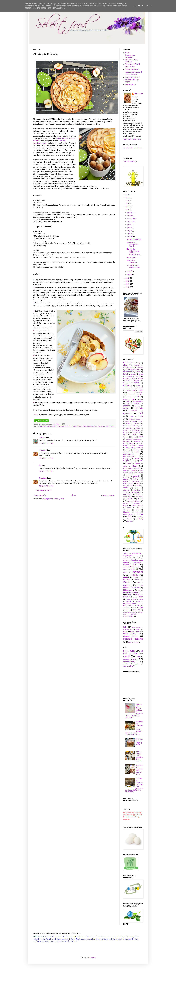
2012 (128, 278)
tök (138, 507)
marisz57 (42, 437)
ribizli (124, 483)
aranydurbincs (128, 367)
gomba (125, 408)
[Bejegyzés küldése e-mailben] (63, 424)
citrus (126, 385)
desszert (59, 426)
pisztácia (136, 477)
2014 (128, 207)
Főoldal (73, 495)
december (131, 212)
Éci (40, 465)
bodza (46, 426)
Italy (125, 627)
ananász (136, 365)
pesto (128, 475)
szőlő (137, 494)
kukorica (128, 439)
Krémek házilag (130, 84)
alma (41, 426)
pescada (140, 472)
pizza (134, 599)
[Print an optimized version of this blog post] (41, 422)
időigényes (127, 590)
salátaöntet (126, 607)
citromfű (136, 383)
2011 (128, 281)
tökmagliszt (126, 510)
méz (134, 465)
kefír (124, 434)
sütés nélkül (136, 610)
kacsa (134, 421)
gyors (126, 585)
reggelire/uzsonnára (130, 603)
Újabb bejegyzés (40, 495)
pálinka (125, 481)
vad (137, 512)
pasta (141, 597)
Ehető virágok (130, 67)
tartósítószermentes (129, 612)
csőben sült (129, 565)
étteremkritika (128, 666)
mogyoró (126, 461)
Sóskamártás (131, 258)
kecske (125, 430)
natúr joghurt (127, 468)
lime (132, 448)
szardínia (137, 490)
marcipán (94, 426)
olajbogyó (126, 470)
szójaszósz (127, 494)
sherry (139, 485)
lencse (141, 445)
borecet (126, 378)
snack (134, 607)
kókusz (131, 443)
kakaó (137, 424)
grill (139, 582)
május (129, 231)
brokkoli (140, 378)
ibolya (131, 419)
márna (125, 466)
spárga (137, 488)
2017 (128, 198)
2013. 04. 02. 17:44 (46, 471)
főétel (126, 582)
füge (128, 403)
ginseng (137, 406)
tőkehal (126, 512)
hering (131, 416)
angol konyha (136, 627)
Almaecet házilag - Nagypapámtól (139, 742)
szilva (125, 492)
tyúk (133, 505)
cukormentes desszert (131, 567)
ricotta (131, 483)
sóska (125, 496)
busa (127, 380)
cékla (138, 397)
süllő (141, 496)
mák (141, 461)
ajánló (126, 656)
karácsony (134, 631)
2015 (128, 204)
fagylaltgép (126, 579)
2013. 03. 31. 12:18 (46, 458)
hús (141, 416)
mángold (137, 463)
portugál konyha (133, 638)
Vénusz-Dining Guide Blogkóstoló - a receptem (139, 756)
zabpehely (140, 517)
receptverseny (129, 662)
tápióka (129, 507)
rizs (137, 483)
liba (127, 447)
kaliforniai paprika (137, 426)
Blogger (92, 958)
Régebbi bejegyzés (108, 495)
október (130, 216)
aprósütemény (127, 558)
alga (139, 363)
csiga (127, 390)
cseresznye (126, 388)
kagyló (141, 421)
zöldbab (129, 519)
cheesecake (137, 562)
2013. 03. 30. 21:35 (46, 443)
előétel (126, 577)
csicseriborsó (138, 388)
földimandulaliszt (138, 401)
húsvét (138, 629)
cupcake (125, 569)
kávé (124, 443)
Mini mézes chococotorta (132, 261)
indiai (125, 631)
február (130, 271)
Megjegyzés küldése (43, 491)
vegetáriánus (127, 616)
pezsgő (137, 475)
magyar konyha (130, 636)
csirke (134, 390)
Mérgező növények (132, 69)
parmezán (132, 472)
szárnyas (135, 492)
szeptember (131, 219)
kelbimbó (126, 437)
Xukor (133, 363)
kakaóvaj (126, 426)
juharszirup (139, 419)
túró (137, 510)
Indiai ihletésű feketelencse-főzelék (133, 244)
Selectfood (43, 450)
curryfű (130, 397)
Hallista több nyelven (132, 77)
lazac (125, 445)
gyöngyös (134, 410)
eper (141, 399)
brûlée (125, 560)
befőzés (138, 558)
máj (135, 461)
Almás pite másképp (134, 239)
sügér (135, 496)
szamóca (126, 490)
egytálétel (134, 575)
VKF (135, 653)
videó (136, 664)
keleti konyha (129, 634)
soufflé (141, 607)
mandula (140, 448)
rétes (131, 605)
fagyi (137, 577)
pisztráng (126, 477)
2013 (128, 210)
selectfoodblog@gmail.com (132, 148)
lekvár (133, 445)
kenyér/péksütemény (131, 592)
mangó (129, 450)
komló (141, 437)
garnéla (137, 403)
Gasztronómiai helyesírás (130, 56)
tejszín (103, 426)
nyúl (137, 468)
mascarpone (128, 454)
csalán (138, 386)
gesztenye (127, 406)
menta (137, 459)
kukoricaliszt (137, 439)
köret (129, 595)
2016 (128, 201)
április (129, 234)
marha (137, 452)
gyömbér (139, 408)
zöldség (139, 519)
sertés (130, 486)
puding (125, 479)
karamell (88, 426)
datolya (125, 399)
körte (139, 443)
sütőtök (129, 499)
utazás (125, 664)
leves (137, 595)
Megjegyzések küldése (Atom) (53, 499)
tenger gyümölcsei (133, 501)
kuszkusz (126, 441)
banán (138, 372)
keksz (134, 434)
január (129, 274)
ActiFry (125, 553)
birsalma (133, 374)
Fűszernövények (131, 75)
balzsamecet (127, 372)
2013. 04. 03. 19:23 (46, 486)
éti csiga (129, 521)
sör (130, 497)
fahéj (73, 426)
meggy (125, 459)
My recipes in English (132, 64)
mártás (125, 597)
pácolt (128, 601)
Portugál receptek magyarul (131, 60)
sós (127, 610)
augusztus (131, 221)
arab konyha (127, 629)
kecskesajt (135, 430)
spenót (125, 488)
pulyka (136, 479)
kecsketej (126, 432)
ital (139, 590)
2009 (128, 287)
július (129, 225)
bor (137, 376)
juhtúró (127, 421)
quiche (138, 601)
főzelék (137, 579)
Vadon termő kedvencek (133, 72)
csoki (141, 390)
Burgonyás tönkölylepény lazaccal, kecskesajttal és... (134, 252)
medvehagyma (129, 456)
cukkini (140, 395)
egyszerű (68, 426)
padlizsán (135, 470)
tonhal (125, 505)
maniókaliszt (137, 450)
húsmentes (136, 588)
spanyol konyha (133, 642)
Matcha (125, 363)
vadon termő (127, 514)
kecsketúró (136, 432)
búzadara (126, 383)
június (129, 228)
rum (124, 485)
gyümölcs (127, 413)
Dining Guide (129, 651)
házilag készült (80, 426)
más (134, 659)
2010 (128, 284)
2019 (128, 195)
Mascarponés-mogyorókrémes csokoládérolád (139, 769)
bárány (136, 381)
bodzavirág (51, 426)
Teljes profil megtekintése (132, 139)
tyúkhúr (140, 505)
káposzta (137, 441)
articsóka (140, 367)
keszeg (133, 437)
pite (99, 426)
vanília (108, 426)
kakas (128, 424)
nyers (134, 597)
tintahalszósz (136, 503)
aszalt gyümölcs (132, 370)
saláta (137, 605)
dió (63, 426)
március (130, 237)
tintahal (125, 503)
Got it (149, 6)
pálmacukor (136, 481)
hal (141, 413)
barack (125, 374)
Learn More (139, 6)
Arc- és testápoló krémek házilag (133, 266)
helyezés (126, 659)
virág (112, 426)
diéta (124, 572)
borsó (133, 378)
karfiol (138, 428)
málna (129, 463)
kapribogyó (129, 428)
